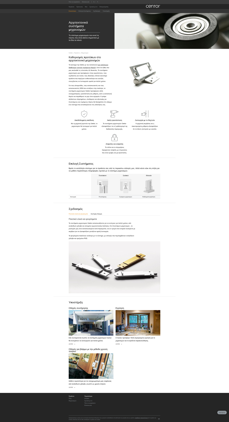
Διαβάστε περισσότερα (141, 418)
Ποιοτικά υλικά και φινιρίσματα (78, 214)
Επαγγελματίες (104, 7)
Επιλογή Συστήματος (85, 11)
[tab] (80, 214)
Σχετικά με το (93, 7)
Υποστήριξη (106, 11)
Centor (71, 53)
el (94, 2)
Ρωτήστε (222, 412)
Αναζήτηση (97, 2)
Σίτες (70, 398)
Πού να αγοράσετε (74, 2)
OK (159, 419)
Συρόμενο (126, 175)
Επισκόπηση (72, 11)
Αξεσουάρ (149, 175)
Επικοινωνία (85, 2)
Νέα (86, 7)
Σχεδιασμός (96, 11)
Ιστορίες (86, 398)
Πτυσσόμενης (103, 175)
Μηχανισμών (72, 400)
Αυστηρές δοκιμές (96, 214)
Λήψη (71, 344)
